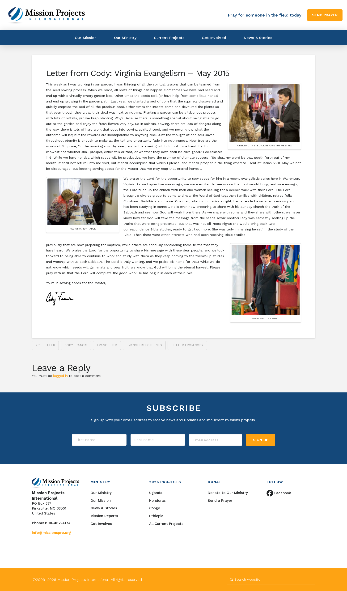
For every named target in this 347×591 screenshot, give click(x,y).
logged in (60, 376)
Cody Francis (75, 345)
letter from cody (187, 345)
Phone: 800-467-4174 (51, 523)
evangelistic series (144, 345)
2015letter (45, 345)
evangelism (107, 345)
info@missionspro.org (51, 533)
